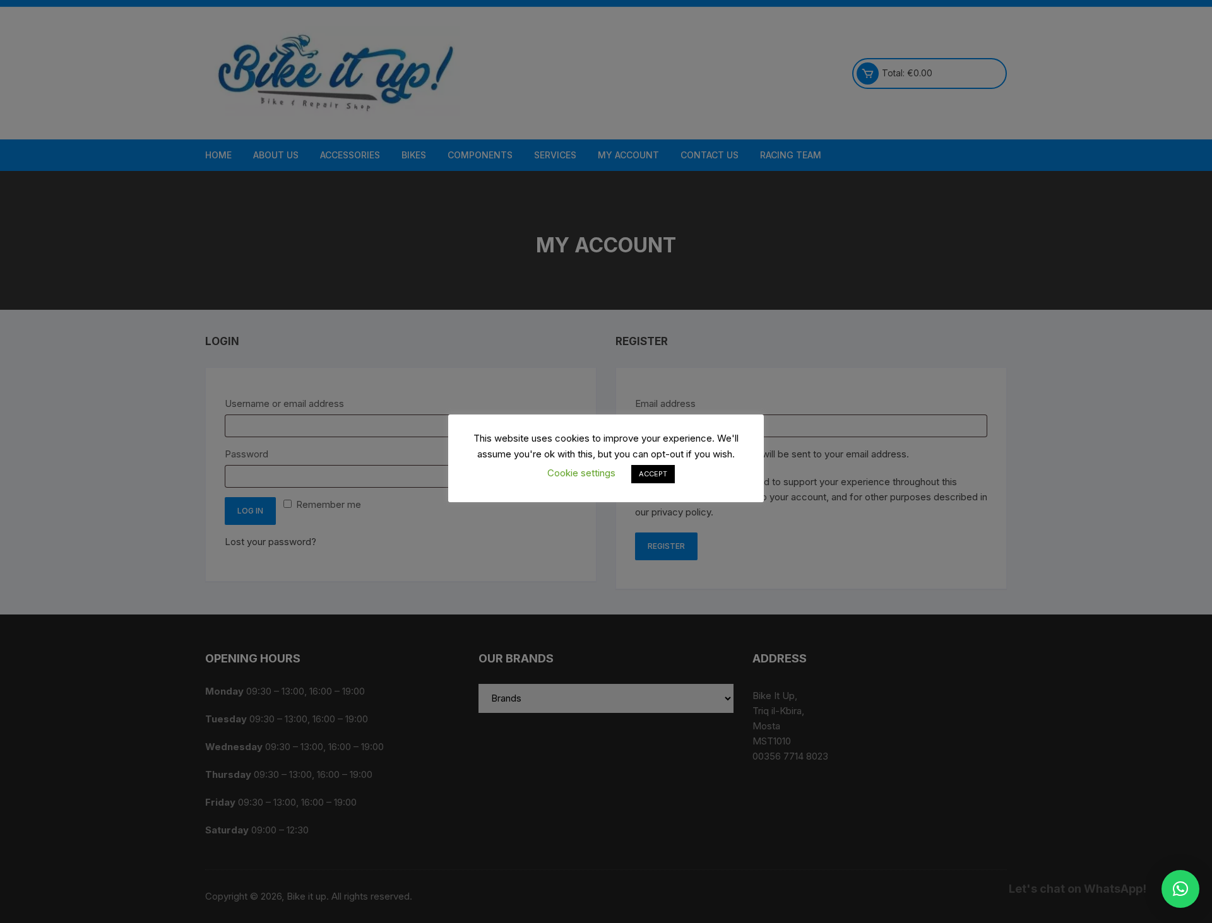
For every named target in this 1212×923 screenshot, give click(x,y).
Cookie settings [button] (581, 473)
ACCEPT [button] (653, 473)
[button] (1180, 889)
